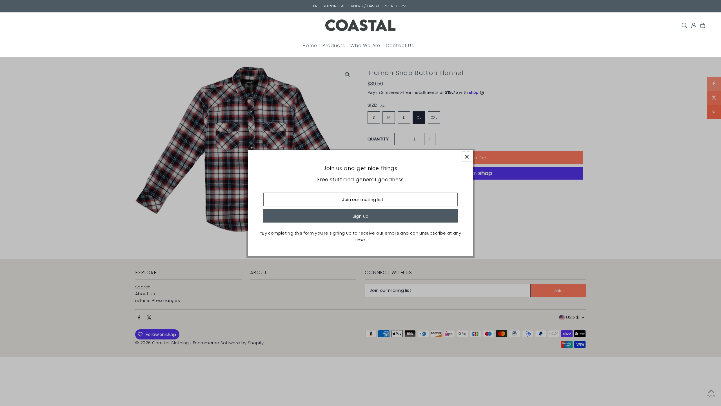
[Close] (467, 157)
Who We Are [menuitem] (365, 45)
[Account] (693, 25)
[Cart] (702, 25)
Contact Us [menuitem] (400, 45)
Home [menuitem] (310, 45)
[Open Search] (684, 25)
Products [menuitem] (333, 45)
